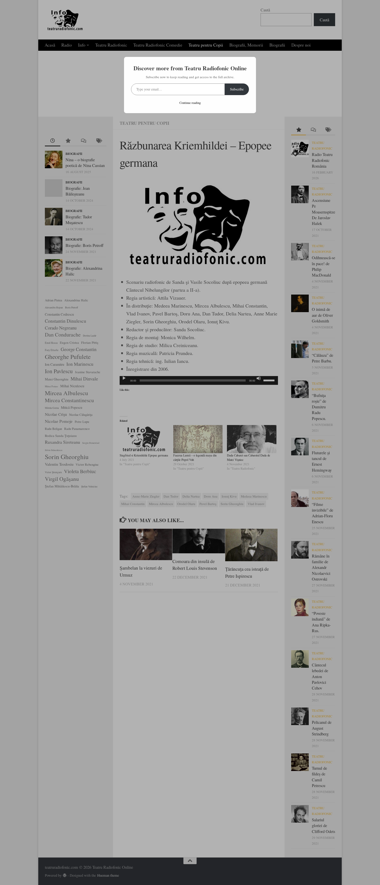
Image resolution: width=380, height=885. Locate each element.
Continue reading (190, 103)
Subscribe (237, 89)
